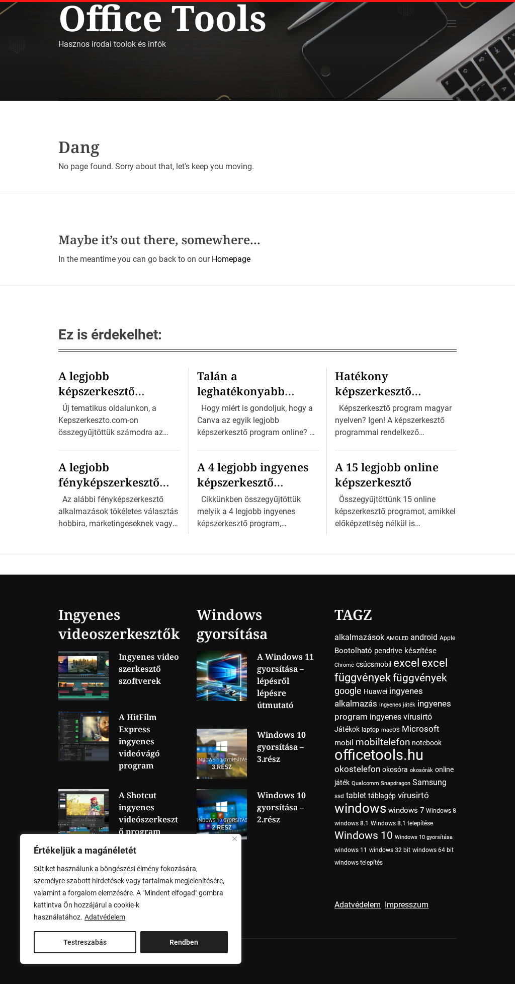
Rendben (183, 942)
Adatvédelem (104, 917)
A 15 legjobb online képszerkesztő (387, 474)
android (424, 637)
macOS (390, 730)
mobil (344, 742)
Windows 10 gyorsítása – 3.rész (281, 746)
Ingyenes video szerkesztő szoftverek (149, 668)
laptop (370, 729)
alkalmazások (359, 637)
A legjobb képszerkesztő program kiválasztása (117, 390)
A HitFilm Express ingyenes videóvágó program (139, 741)
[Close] (234, 838)
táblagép (382, 796)
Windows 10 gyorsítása (424, 837)
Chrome (344, 665)
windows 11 (350, 850)
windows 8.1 (351, 823)
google (348, 690)
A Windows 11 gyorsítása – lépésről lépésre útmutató (285, 681)
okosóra (395, 769)
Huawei (375, 691)
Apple (447, 638)
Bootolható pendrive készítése (385, 650)
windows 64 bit (433, 850)
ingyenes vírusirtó (401, 717)
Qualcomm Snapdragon (381, 783)
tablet (356, 795)
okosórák (421, 770)
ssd (339, 796)
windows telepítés (358, 862)
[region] (130, 899)
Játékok (347, 729)
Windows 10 (363, 835)
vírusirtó (413, 795)
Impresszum (406, 904)
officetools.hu (378, 754)
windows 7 (406, 810)
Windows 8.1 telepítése (402, 823)
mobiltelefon (383, 742)
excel (406, 662)
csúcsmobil (373, 664)
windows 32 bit (389, 850)
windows (360, 808)
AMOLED (397, 638)
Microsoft (421, 729)
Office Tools (162, 17)
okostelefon (357, 769)
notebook (427, 743)
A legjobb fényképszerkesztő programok (108, 482)
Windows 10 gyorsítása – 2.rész (281, 807)
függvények (420, 677)
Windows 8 (441, 810)
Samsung (429, 782)
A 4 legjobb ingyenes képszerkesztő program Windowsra (254, 482)
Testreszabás (85, 942)
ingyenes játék (397, 704)
